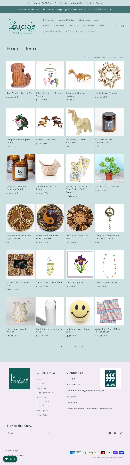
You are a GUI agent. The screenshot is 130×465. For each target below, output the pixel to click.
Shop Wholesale (43, 401)
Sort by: (87, 57)
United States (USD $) (16, 455)
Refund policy (42, 410)
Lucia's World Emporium (104, 457)
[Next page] (82, 346)
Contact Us (41, 388)
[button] (111, 26)
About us (40, 384)
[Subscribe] (49, 433)
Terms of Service (43, 406)
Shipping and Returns (45, 392)
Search (39, 379)
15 (75, 346)
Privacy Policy (42, 415)
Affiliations (41, 397)
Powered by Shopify (118, 457)
